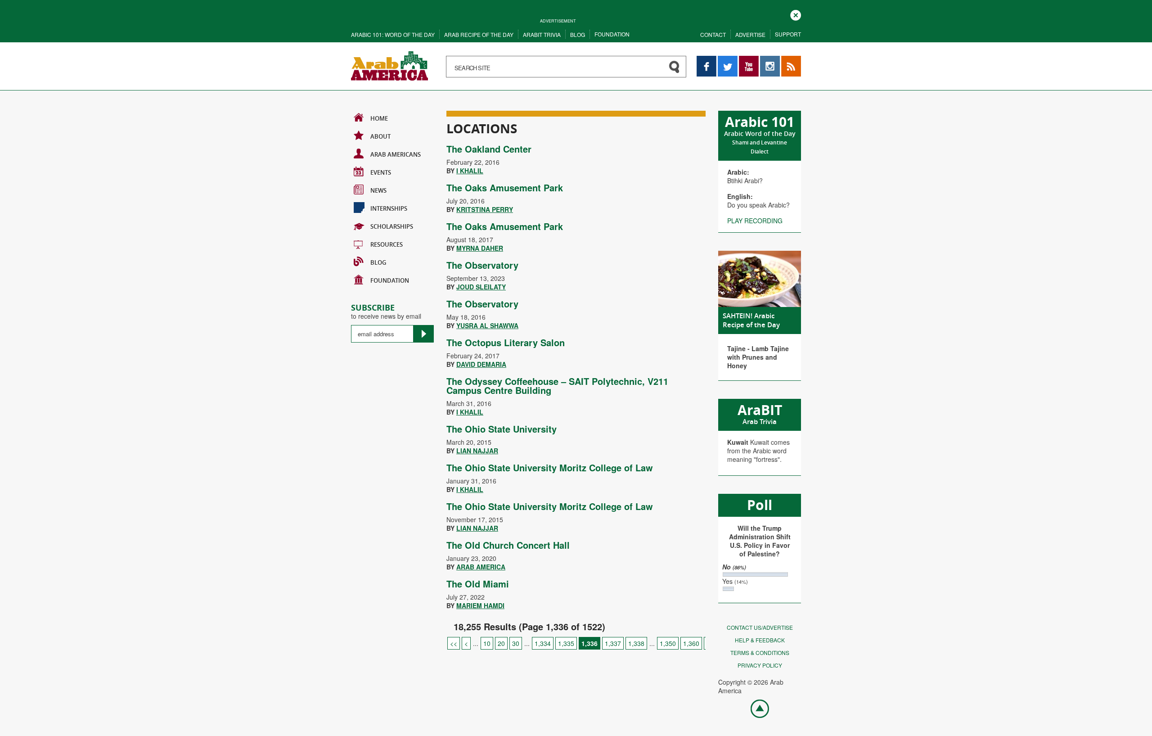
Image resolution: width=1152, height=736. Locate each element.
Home (379, 118)
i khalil (469, 170)
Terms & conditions (759, 652)
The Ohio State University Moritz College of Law (549, 467)
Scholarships (391, 226)
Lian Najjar (477, 450)
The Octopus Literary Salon (505, 342)
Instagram (770, 60)
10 (486, 643)
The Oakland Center (488, 148)
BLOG (378, 262)
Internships (388, 208)
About (380, 136)
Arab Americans (395, 154)
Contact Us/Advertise (760, 627)
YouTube (749, 60)
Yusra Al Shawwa (487, 325)
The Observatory (482, 264)
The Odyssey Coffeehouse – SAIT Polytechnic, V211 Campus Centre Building (557, 386)
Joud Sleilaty (481, 286)
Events (380, 172)
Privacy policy (760, 665)
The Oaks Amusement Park (504, 187)
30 (515, 643)
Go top (755, 708)
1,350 (668, 643)
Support (788, 34)
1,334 (543, 643)
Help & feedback (760, 640)
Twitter (727, 60)
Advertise (750, 34)
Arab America (480, 566)
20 (501, 643)
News (378, 190)
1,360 (691, 643)
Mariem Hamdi (480, 605)
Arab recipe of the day (478, 34)
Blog (577, 34)
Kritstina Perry (484, 209)
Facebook (706, 60)
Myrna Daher (479, 248)
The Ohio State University (501, 428)
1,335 (566, 643)
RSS (787, 60)
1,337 (613, 643)
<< (453, 643)
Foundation (612, 34)
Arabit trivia (542, 34)
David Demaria (481, 364)
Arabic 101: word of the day (393, 34)
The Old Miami (477, 583)
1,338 (636, 643)
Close (795, 14)
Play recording (755, 220)
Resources (386, 244)
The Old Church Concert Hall (508, 544)
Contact (713, 34)
